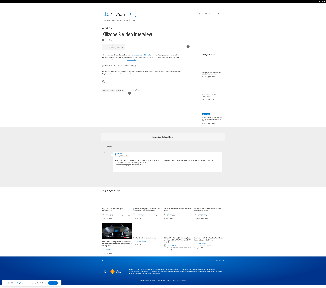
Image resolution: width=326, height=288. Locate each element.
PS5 (105, 20)
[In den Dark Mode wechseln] (199, 14)
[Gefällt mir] (213, 77)
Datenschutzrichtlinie (164, 280)
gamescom (105, 90)
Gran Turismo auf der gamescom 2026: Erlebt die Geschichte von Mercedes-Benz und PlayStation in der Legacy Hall (117, 244)
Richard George (171, 245)
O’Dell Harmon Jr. (141, 214)
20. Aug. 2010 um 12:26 (122, 156)
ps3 (123, 90)
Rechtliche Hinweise (179, 280)
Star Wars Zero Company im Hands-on (144, 238)
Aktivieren (53, 283)
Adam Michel (109, 214)
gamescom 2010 (131, 60)
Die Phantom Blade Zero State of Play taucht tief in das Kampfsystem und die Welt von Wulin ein (212, 119)
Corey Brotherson (142, 241)
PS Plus (125, 20)
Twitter (132, 74)
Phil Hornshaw (202, 243)
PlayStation (124, 14)
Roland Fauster (112, 46)
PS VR (113, 20)
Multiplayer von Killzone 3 (142, 55)
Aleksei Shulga (202, 214)
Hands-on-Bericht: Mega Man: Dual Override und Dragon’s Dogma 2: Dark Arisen (208, 239)
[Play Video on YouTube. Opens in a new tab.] (127, 237)
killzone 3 (118, 90)
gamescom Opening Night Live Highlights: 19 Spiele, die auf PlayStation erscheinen (146, 210)
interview (112, 90)
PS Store (119, 20)
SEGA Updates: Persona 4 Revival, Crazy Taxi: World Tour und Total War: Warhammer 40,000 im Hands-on (177, 240)
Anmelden (206, 14)
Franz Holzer (109, 249)
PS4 (108, 20)
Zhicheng (169, 214)
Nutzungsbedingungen (147, 280)
